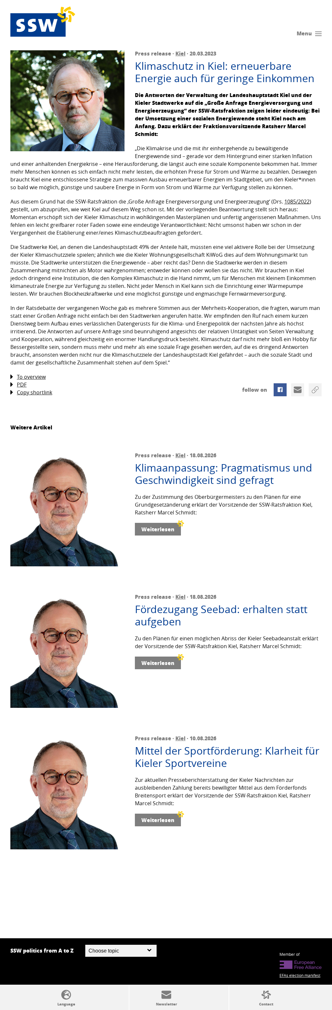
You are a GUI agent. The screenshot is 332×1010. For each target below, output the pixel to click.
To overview (31, 376)
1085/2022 (297, 201)
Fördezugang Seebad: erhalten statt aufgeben (221, 615)
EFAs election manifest (299, 975)
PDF (22, 384)
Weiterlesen (157, 529)
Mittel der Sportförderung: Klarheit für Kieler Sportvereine (227, 757)
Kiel (180, 53)
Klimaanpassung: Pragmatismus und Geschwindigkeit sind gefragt (223, 474)
